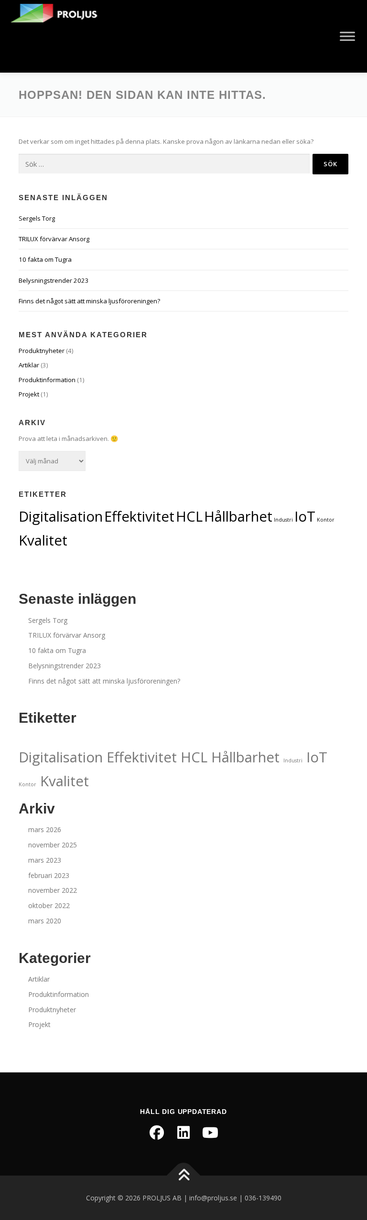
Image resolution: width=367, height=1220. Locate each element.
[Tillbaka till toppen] (184, 1175)
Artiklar (29, 365)
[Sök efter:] (164, 164)
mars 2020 (44, 920)
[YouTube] (210, 1132)
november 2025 (52, 844)
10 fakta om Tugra (45, 259)
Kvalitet (43, 540)
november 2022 (52, 890)
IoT (304, 516)
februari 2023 (48, 875)
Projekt (29, 394)
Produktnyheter (42, 350)
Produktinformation (47, 379)
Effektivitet (139, 516)
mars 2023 (44, 860)
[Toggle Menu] (347, 36)
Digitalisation (61, 516)
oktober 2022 (49, 905)
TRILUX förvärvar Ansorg (54, 239)
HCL (189, 516)
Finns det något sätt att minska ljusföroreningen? (89, 301)
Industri (283, 519)
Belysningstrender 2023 (54, 280)
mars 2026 (44, 829)
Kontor (326, 519)
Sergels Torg (37, 218)
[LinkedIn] (183, 1132)
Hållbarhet (238, 516)
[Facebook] (157, 1132)
